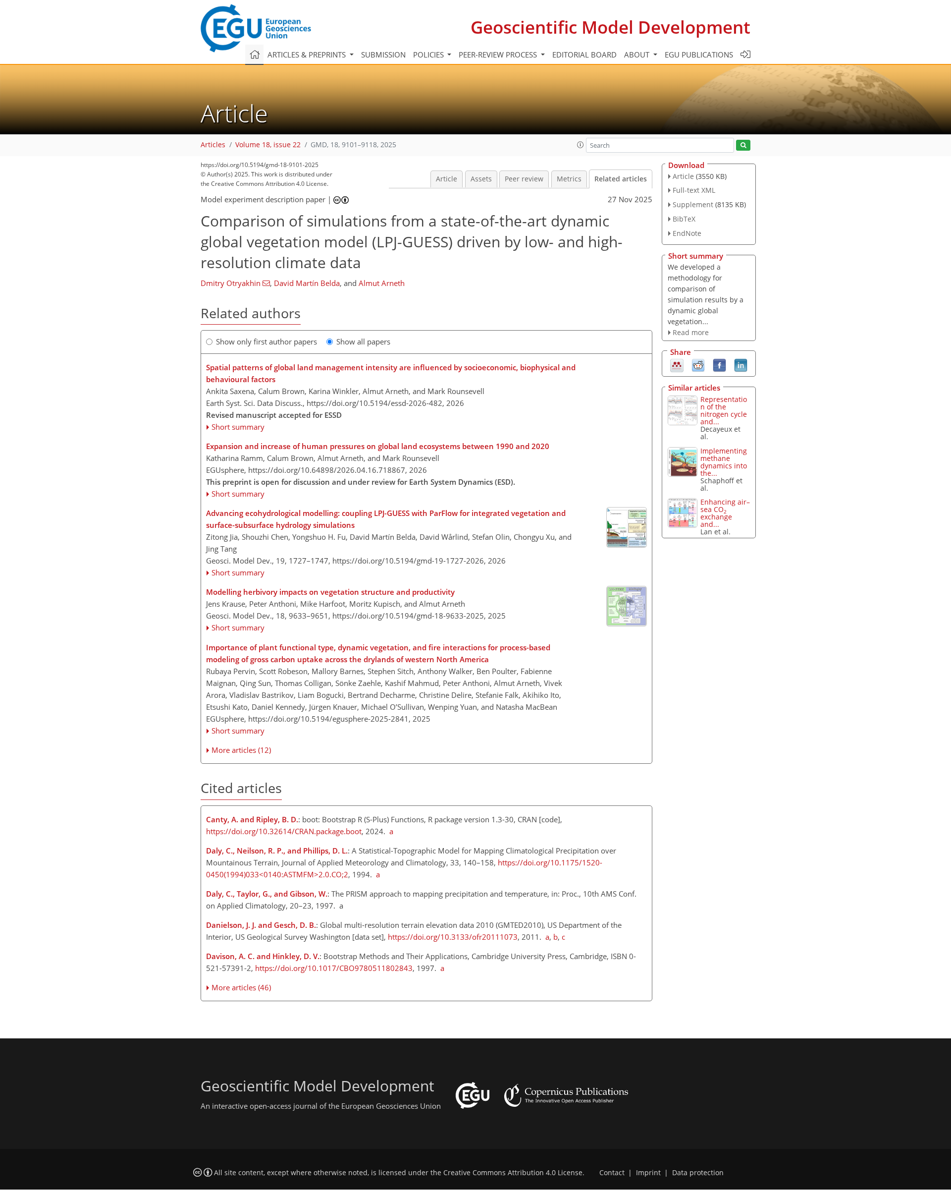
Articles (213, 144)
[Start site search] (743, 145)
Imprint (648, 1172)
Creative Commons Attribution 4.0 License (512, 1172)
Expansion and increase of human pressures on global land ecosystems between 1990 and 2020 (377, 446)
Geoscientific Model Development (610, 27)
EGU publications (699, 54)
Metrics (569, 178)
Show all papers (363, 341)
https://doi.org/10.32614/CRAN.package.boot (284, 831)
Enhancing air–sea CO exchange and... (725, 513)
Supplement (693, 204)
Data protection (698, 1172)
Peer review (524, 178)
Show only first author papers (266, 341)
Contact (612, 1172)
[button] (580, 144)
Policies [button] (429, 54)
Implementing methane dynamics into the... (723, 462)
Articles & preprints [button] (307, 54)
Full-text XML (694, 190)
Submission (383, 54)
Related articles (620, 178)
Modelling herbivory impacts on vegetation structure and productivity (330, 592)
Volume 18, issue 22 (268, 144)
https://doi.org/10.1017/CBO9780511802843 (334, 968)
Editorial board (584, 54)
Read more (691, 332)
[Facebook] (719, 365)
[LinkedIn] (740, 365)
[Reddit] (698, 365)
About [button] (637, 54)
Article (446, 178)
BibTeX (684, 219)
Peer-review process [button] (499, 54)
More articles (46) (241, 987)
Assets (481, 178)
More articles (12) (241, 750)
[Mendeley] (677, 365)
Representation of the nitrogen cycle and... (723, 410)
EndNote (687, 233)
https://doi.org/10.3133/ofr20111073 (453, 937)
